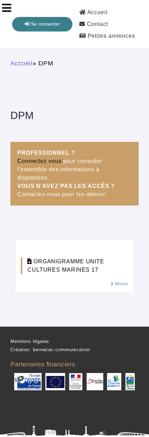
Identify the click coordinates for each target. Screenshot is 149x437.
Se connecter (44, 24)
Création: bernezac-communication (50, 349)
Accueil (97, 12)
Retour (121, 284)
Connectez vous (39, 161)
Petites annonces (110, 36)
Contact (96, 24)
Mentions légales (29, 341)
